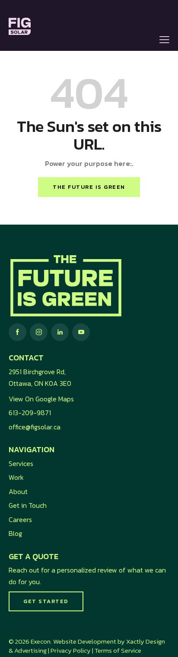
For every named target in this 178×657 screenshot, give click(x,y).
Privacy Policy (71, 650)
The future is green (89, 187)
